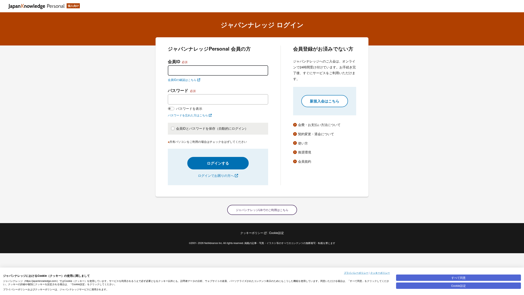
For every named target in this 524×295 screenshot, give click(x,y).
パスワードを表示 (189, 108)
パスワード (182, 90)
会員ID (177, 61)
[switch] (171, 108)
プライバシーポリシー (356, 272)
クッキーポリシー (380, 272)
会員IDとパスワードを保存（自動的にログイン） (212, 128)
